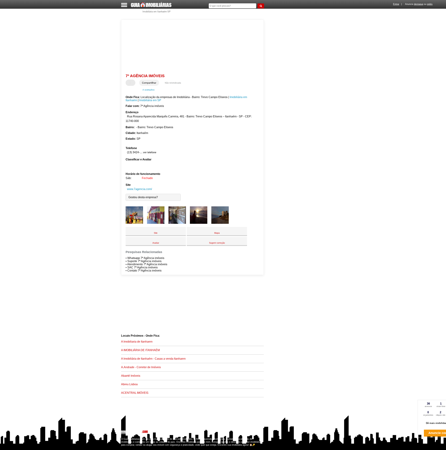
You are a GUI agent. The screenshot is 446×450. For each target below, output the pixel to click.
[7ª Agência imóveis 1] (134, 222)
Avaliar (155, 243)
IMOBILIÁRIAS (151, 5)
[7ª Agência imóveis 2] (155, 222)
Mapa (217, 233)
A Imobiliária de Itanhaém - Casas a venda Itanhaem (153, 358)
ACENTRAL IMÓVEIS (134, 392)
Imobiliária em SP (150, 100)
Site (155, 233)
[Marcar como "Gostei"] (128, 82)
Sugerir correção (217, 243)
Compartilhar (149, 82)
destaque (418, 4)
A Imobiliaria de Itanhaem (136, 341)
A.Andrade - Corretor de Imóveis (141, 367)
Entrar (396, 4)
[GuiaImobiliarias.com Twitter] (123, 448)
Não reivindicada (173, 83)
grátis (430, 4)
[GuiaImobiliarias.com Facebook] (122, 448)
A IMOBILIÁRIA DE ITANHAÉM (140, 350)
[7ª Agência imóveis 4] (198, 222)
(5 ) (148, 90)
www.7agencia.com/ (139, 189)
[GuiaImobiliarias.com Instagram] (125, 448)
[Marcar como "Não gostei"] (133, 82)
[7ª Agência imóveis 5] (220, 222)
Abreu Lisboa (129, 384)
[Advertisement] (191, 46)
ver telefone (149, 152)
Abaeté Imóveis (130, 375)
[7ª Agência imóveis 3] (177, 222)
